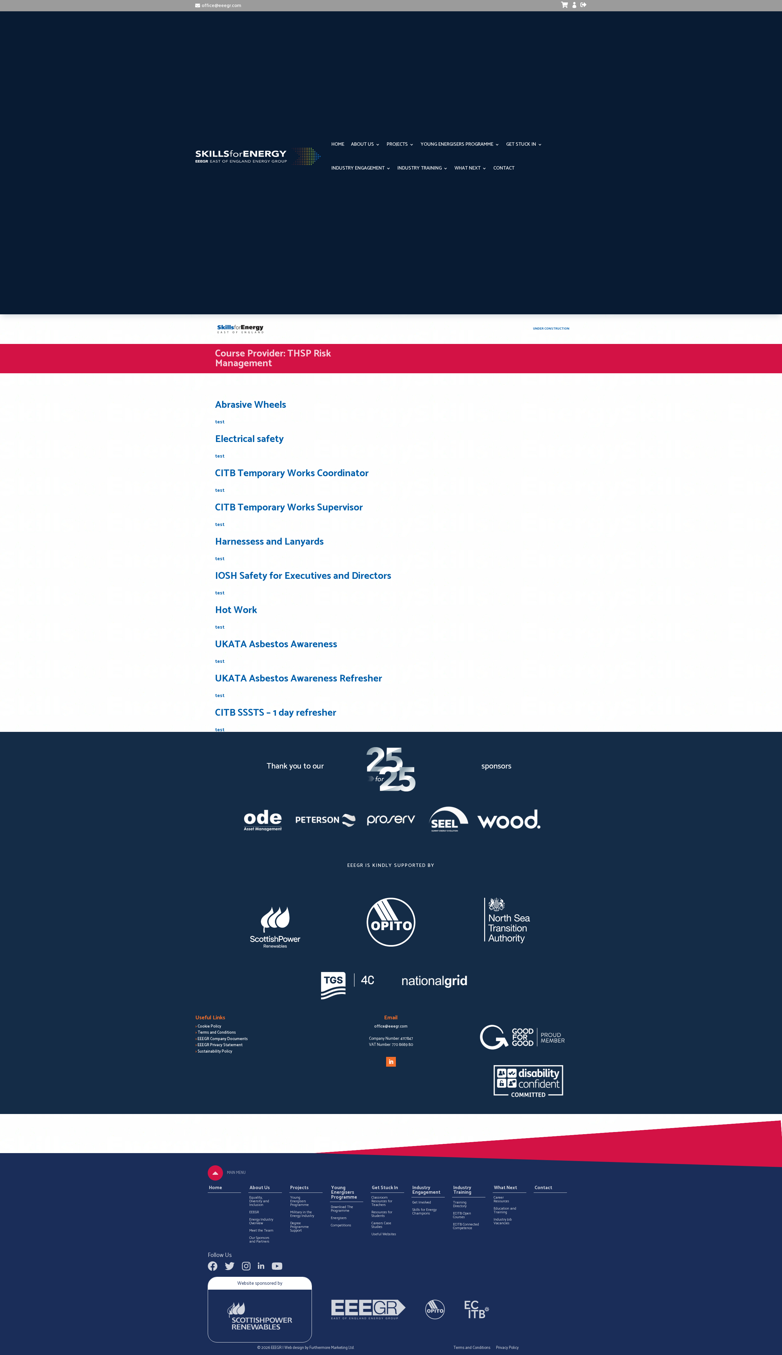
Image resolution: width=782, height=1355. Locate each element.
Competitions (341, 1225)
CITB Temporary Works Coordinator (292, 473)
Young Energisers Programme (457, 144)
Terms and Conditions (217, 1032)
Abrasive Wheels (250, 405)
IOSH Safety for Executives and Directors (303, 576)
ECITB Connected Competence (466, 1226)
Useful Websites (383, 1234)
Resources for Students (381, 1214)
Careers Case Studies (381, 1225)
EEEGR (254, 1212)
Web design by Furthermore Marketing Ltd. (319, 1348)
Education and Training (505, 1210)
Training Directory (459, 1204)
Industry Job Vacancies (503, 1221)
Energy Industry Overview (261, 1221)
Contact (503, 168)
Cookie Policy (209, 1026)
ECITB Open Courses (462, 1215)
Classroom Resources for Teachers (381, 1201)
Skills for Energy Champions (424, 1211)
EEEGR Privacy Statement (220, 1045)
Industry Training (419, 168)
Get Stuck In (521, 144)
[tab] (215, 1173)
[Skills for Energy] (240, 329)
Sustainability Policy (215, 1051)
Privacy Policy (507, 1348)
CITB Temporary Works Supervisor (289, 508)
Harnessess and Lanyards (269, 542)
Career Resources (501, 1199)
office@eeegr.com (221, 6)
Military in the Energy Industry (302, 1214)
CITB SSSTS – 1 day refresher (275, 713)
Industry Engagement (358, 168)
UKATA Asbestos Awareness (276, 644)
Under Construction (551, 328)
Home (337, 144)
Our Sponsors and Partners (259, 1239)
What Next (468, 168)
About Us (362, 144)
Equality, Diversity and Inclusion (259, 1201)
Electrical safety (249, 439)
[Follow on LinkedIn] (391, 1062)
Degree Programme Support (299, 1227)
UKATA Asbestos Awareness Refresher (298, 679)
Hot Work (236, 610)
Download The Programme (342, 1209)
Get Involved (421, 1202)
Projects (397, 144)
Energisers (339, 1218)
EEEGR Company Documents (223, 1039)
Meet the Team (261, 1230)
